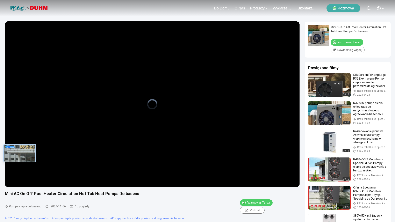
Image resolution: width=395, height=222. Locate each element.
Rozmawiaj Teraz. (259, 202)
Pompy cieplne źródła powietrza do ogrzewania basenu (148, 218)
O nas (240, 8)
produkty (257, 8)
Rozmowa (346, 8)
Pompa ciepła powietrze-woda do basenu (80, 218)
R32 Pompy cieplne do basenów (28, 218)
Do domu (222, 8)
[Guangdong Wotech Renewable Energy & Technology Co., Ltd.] (29, 8)
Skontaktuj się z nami (307, 8)
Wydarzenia (282, 8)
